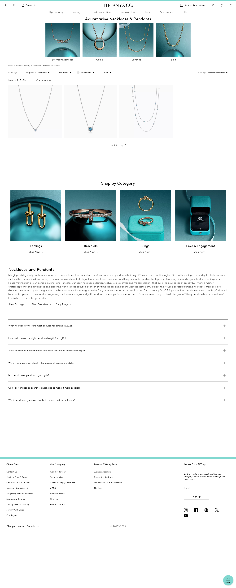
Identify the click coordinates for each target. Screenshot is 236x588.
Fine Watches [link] (127, 12)
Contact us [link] (31, 5)
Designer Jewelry (23, 65)
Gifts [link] (184, 12)
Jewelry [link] (76, 12)
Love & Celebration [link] (100, 12)
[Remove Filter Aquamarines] (37, 80)
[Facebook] (196, 510)
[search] (5, 5)
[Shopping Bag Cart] (231, 5)
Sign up (196, 496)
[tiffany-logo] (118, 5)
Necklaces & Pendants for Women (46, 65)
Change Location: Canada (21, 526)
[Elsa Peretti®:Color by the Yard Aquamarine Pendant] (35, 111)
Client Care (12, 464)
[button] (5, 5)
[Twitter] (217, 510)
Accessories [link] (166, 12)
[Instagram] (186, 510)
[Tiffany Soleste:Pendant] (91, 111)
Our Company (58, 464)
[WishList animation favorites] (222, 5)
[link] (14, 5)
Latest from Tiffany (195, 464)
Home (10, 65)
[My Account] (213, 5)
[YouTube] (186, 516)
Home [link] (147, 12)
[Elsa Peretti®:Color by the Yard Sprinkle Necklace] (146, 111)
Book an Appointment (194, 5)
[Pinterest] (207, 510)
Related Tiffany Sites (105, 464)
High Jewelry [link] (56, 12)
